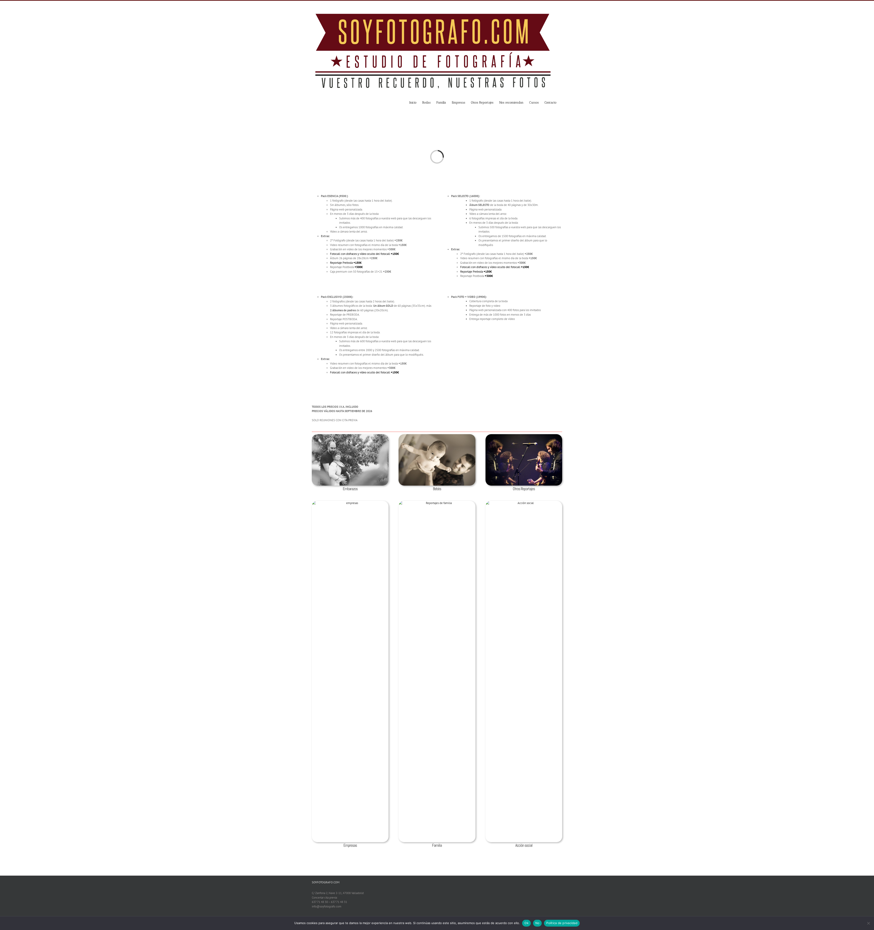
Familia (437, 845)
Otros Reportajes (524, 488)
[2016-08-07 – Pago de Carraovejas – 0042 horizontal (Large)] (350, 503)
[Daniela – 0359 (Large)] (437, 436)
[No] (868, 923)
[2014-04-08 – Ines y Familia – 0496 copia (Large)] (437, 503)
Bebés (437, 488)
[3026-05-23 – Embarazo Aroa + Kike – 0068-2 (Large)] (350, 436)
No (537, 923)
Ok (526, 923)
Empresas (350, 845)
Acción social (523, 845)
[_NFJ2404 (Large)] (523, 503)
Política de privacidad (561, 923)
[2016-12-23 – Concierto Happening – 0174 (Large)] (523, 436)
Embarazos (350, 488)
